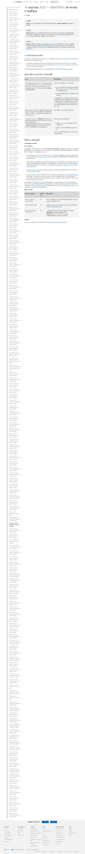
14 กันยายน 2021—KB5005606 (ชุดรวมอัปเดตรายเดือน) (13, 326)
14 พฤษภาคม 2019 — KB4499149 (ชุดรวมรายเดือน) (14, 686)
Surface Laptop (6, 830)
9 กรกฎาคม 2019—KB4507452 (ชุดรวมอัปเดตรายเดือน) (13, 647)
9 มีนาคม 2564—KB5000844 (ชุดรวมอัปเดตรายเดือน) (13, 407)
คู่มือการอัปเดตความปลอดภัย (66, 69)
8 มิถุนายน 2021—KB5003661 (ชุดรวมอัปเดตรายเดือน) (13, 374)
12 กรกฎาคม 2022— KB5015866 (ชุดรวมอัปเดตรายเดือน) (14, 214)
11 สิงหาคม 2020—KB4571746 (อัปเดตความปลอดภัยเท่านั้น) (15, 474)
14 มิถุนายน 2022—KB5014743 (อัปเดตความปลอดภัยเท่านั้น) (15, 231)
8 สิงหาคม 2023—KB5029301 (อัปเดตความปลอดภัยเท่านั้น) (15, 75)
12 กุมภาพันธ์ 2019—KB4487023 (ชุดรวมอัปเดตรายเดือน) (14, 736)
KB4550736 (39, 170)
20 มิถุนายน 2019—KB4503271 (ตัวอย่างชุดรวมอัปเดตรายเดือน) (14, 658)
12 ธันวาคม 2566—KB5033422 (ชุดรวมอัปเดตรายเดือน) (13, 24)
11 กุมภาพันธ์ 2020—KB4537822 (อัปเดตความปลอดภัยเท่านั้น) (15, 547)
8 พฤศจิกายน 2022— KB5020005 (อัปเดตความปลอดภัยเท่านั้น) (15, 175)
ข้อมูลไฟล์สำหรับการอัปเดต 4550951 (58, 222)
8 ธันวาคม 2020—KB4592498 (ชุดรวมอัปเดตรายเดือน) (13, 435)
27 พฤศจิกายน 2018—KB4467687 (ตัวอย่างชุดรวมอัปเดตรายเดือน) (14, 770)
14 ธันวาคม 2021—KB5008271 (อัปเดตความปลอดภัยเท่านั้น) (15, 298)
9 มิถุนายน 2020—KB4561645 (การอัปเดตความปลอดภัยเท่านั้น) (14, 496)
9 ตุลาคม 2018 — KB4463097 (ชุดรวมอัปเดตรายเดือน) (13, 798)
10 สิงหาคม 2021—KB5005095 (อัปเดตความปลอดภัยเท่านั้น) (15, 342)
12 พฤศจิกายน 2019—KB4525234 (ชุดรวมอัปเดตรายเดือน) (14, 586)
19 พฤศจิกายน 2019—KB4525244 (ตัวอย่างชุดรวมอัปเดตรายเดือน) (14, 575)
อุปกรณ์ (41, 1)
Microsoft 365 (25, 1)
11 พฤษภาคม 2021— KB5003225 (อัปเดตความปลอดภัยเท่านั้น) (15, 390)
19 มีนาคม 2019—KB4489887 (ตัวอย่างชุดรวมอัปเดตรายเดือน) (14, 709)
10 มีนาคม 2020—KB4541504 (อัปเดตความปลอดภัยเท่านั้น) (15, 530)
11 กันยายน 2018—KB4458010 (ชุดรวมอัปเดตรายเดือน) (13, 809)
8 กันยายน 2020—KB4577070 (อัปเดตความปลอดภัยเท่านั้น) (15, 469)
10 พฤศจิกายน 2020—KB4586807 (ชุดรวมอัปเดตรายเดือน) (14, 441)
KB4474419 (39, 161)
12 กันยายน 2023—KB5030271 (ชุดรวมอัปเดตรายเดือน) (13, 58)
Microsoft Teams (45, 844)
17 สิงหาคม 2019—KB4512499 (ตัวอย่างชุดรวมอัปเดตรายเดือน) (14, 625)
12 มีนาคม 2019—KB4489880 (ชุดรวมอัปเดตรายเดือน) (13, 714)
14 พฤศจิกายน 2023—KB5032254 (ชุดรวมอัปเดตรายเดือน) (14, 35)
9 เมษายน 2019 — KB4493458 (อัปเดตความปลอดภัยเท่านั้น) (15, 703)
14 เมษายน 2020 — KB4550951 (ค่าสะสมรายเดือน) (14, 524)
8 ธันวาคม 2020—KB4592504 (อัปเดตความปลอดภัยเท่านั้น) (15, 429)
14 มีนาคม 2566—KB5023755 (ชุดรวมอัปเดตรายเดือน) (13, 125)
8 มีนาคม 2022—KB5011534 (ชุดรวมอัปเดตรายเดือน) (13, 259)
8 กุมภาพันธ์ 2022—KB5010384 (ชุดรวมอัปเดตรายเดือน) (14, 270)
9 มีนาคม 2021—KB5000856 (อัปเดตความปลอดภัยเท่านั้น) (15, 413)
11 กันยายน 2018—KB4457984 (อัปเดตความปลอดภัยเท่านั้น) (15, 815)
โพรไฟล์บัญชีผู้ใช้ (20, 828)
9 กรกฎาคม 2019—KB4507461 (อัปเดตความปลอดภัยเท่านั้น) (15, 653)
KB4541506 (68, 58)
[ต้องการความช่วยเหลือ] (76, 1)
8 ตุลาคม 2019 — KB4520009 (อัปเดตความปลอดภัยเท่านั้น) (15, 603)
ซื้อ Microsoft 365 (54, 1)
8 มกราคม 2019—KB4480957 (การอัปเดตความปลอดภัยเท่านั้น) (14, 748)
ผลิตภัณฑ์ (36, 1)
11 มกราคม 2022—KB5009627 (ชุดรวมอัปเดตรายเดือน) (13, 281)
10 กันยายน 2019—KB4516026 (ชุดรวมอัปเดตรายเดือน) (13, 619)
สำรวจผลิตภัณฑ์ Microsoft (8, 839)
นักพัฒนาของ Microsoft (60, 828)
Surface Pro (6, 828)
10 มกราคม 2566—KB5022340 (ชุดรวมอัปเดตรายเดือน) (13, 147)
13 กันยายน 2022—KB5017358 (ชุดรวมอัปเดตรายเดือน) (13, 192)
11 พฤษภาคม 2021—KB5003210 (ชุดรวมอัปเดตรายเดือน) (14, 385)
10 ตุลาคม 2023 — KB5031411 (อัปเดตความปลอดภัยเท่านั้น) (15, 52)
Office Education (33, 837)
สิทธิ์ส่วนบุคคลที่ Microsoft (73, 833)
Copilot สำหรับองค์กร (7, 833)
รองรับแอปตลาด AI (59, 833)
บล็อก (65, 103)
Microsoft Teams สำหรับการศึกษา (36, 833)
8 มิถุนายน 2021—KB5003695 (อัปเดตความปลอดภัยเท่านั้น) (15, 379)
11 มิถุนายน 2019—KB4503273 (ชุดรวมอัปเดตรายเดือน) (13, 664)
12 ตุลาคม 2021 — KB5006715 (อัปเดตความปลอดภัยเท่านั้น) (15, 320)
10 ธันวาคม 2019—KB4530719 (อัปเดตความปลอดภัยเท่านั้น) (15, 563)
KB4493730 (57, 155)
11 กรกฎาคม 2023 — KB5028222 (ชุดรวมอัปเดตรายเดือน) (14, 80)
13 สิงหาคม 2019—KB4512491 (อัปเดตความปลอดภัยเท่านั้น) (15, 636)
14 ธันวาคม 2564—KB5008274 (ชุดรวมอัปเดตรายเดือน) (13, 292)
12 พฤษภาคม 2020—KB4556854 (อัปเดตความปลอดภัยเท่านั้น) (15, 508)
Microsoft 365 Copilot (45, 842)
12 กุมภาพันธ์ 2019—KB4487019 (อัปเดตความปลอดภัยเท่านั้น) (15, 731)
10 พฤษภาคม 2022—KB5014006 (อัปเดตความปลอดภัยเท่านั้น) (15, 242)
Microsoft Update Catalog (45, 157)
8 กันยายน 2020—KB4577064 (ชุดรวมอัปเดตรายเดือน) (13, 463)
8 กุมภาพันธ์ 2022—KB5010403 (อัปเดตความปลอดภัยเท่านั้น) (15, 276)
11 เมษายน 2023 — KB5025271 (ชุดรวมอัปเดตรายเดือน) (13, 114)
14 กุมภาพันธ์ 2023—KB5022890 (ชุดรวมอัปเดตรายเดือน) (14, 136)
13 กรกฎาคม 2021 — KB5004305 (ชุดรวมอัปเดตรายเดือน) (14, 348)
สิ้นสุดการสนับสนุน (13, 9)
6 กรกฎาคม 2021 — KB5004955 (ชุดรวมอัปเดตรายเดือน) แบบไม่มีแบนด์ (14, 360)
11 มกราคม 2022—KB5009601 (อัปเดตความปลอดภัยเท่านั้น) (15, 287)
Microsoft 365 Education (34, 835)
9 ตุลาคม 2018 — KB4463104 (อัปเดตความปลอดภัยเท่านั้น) (15, 792)
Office (31, 1)
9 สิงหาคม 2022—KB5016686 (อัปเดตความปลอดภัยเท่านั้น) (15, 209)
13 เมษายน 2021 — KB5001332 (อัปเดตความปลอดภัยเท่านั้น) (15, 402)
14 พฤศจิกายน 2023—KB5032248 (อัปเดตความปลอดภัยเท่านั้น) (15, 41)
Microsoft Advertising (45, 840)
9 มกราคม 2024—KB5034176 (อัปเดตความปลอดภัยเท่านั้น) (15, 19)
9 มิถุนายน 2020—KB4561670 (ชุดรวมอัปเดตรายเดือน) (13, 502)
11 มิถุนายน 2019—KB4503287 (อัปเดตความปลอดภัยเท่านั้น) (15, 670)
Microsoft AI (44, 828)
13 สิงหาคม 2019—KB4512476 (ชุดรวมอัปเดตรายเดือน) (13, 630)
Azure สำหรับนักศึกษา (34, 845)
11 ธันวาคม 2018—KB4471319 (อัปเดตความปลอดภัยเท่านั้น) (15, 764)
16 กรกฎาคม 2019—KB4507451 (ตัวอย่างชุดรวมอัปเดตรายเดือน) (14, 642)
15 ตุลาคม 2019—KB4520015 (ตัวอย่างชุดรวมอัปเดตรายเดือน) (14, 591)
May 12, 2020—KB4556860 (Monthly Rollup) (14, 513)
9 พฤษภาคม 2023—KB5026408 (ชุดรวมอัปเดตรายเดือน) (14, 102)
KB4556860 (70, 110)
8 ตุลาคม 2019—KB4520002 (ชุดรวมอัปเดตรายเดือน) (13, 597)
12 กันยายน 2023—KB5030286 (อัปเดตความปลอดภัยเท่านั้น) (15, 63)
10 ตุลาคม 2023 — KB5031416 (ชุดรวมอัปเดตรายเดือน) (13, 47)
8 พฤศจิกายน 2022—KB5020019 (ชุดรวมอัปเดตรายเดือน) (14, 169)
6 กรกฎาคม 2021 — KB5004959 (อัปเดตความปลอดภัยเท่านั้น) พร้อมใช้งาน (15, 367)
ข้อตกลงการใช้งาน (52, 851)
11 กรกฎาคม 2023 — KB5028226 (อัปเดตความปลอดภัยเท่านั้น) (15, 86)
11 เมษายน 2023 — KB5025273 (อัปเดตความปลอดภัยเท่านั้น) (15, 119)
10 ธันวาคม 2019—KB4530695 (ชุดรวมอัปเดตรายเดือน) (13, 569)
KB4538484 (73, 174)
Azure (43, 834)
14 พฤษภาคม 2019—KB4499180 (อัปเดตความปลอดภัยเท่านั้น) (15, 681)
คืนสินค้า (19, 833)
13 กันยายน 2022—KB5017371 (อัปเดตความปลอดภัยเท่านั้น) (15, 197)
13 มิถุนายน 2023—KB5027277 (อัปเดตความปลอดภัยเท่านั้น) (15, 97)
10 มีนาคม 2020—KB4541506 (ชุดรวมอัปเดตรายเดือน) (13, 536)
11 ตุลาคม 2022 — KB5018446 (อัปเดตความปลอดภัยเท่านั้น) (15, 186)
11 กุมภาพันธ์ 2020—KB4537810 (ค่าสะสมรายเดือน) (14, 541)
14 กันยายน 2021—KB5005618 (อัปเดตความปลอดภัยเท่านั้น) (15, 331)
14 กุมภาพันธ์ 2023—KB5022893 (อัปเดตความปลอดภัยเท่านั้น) (15, 142)
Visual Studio (58, 843)
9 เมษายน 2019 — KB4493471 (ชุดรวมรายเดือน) (14, 697)
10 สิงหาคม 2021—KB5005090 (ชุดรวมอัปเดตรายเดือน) (13, 337)
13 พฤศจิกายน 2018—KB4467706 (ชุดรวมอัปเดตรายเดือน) (14, 781)
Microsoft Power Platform (60, 839)
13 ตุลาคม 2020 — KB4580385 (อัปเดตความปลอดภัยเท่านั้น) (15, 457)
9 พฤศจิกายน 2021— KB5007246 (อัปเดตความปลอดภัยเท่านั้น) (15, 309)
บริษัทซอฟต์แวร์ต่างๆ (59, 841)
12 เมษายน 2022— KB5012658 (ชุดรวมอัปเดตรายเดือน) (13, 248)
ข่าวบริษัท (70, 830)
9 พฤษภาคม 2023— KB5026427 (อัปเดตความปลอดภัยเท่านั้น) (15, 108)
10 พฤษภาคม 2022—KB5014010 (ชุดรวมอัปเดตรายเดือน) (14, 236)
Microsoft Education (34, 828)
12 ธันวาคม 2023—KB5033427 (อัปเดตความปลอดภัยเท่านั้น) (15, 30)
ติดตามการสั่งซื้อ (20, 835)
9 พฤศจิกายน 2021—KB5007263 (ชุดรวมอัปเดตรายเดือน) (14, 303)
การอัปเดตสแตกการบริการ (69, 185)
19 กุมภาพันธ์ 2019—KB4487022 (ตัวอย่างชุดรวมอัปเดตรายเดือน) (14, 725)
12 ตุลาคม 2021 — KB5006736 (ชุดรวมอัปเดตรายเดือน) (13, 315)
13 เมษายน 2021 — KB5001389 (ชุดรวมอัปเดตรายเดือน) (13, 396)
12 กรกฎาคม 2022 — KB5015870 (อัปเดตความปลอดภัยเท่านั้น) (15, 220)
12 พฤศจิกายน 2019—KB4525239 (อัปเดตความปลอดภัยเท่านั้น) (15, 580)
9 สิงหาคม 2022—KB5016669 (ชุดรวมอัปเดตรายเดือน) (13, 203)
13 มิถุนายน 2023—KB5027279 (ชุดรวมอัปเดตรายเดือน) (13, 91)
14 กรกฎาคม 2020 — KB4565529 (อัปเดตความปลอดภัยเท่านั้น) (15, 491)
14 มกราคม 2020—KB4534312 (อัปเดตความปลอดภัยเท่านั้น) (15, 552)
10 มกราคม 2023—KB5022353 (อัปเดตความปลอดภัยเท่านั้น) (15, 153)
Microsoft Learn (58, 830)
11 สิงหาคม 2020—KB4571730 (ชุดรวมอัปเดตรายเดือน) (13, 480)
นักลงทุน (70, 835)
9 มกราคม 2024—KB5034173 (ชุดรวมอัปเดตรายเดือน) (13, 13)
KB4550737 (61, 182)
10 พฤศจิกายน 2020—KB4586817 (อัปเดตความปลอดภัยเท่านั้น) (15, 446)
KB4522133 (41, 45)
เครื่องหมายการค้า (60, 851)
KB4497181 (30, 48)
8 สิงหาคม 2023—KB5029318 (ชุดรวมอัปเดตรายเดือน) (13, 69)
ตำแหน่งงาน (71, 828)
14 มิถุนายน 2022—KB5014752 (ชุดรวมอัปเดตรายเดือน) (13, 225)
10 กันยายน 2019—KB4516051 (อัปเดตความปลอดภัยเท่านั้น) (15, 614)
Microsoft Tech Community (60, 835)
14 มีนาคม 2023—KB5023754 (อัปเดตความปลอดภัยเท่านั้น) (15, 130)
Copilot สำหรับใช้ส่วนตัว (8, 835)
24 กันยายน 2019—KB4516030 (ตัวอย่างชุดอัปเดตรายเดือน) (14, 608)
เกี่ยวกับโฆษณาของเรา (68, 851)
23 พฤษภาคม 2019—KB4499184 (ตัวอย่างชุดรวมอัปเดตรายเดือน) (14, 675)
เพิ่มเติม (46, 1)
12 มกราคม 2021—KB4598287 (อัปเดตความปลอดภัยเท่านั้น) (15, 424)
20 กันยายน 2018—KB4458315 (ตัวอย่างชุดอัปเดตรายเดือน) (14, 803)
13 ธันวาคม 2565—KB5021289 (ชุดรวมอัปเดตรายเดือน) (13, 158)
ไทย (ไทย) (7, 849)
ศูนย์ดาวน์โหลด (20, 830)
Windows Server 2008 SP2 (14, 7)
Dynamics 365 (44, 836)
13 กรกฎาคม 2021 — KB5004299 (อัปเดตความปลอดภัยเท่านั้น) (15, 354)
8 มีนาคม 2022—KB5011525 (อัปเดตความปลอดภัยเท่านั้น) (15, 264)
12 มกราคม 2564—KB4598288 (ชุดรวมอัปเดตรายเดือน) (13, 418)
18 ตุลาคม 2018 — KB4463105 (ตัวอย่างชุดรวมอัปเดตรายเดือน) (14, 787)
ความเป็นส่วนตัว (44, 851)
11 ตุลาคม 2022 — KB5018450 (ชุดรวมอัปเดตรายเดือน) (13, 181)
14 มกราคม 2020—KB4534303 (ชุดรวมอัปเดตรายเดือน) (13, 558)
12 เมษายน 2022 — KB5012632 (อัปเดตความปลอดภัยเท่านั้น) (15, 253)
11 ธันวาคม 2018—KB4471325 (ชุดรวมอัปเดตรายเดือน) (13, 759)
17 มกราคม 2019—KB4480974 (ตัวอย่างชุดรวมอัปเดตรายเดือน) (14, 742)
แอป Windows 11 (7, 841)
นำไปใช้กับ (27, 15)
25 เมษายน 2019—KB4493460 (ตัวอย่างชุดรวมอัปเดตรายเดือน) (14, 692)
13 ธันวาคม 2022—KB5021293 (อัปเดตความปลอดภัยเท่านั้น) (15, 164)
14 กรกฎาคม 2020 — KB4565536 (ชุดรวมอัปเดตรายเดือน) (14, 485)
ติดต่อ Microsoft (37, 851)
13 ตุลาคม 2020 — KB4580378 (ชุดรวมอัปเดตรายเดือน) (13, 452)
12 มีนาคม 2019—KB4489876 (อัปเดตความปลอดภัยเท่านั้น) (15, 720)
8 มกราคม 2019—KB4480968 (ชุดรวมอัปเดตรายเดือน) (13, 753)
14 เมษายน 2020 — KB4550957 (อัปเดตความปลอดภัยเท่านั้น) (15, 519)
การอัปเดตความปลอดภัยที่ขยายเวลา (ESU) (44, 44)
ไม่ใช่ (53, 822)
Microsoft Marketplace (59, 837)
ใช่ (45, 822)
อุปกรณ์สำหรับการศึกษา (34, 830)
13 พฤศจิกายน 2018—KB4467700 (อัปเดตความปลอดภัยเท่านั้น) (15, 776)
